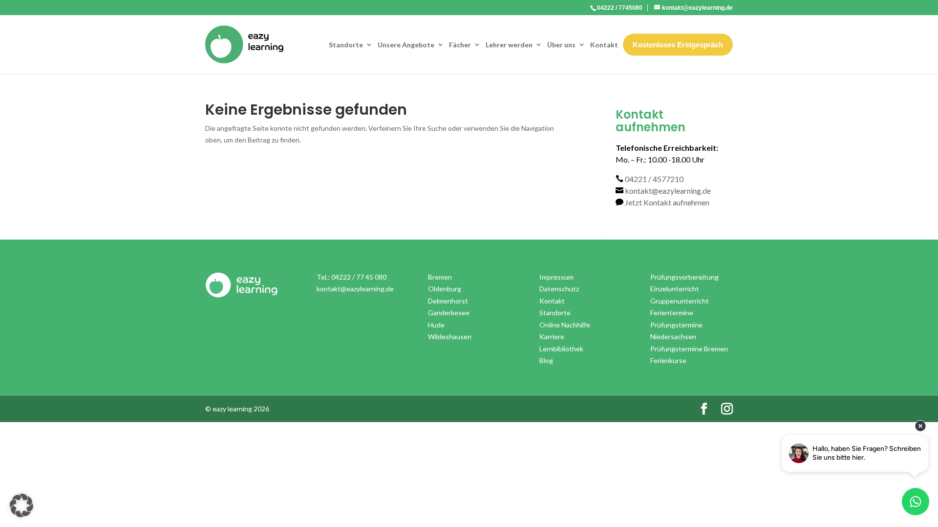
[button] (21, 505)
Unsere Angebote (406, 45)
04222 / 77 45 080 (358, 277)
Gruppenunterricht (679, 301)
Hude (436, 325)
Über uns (561, 45)
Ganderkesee (448, 312)
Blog (546, 360)
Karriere (551, 336)
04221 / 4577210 (654, 178)
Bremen (440, 277)
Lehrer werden (509, 45)
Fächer (460, 45)
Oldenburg (444, 288)
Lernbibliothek (561, 349)
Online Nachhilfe (564, 325)
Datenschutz (559, 288)
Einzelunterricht (674, 288)
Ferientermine (671, 312)
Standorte (346, 45)
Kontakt (604, 45)
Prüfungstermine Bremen (689, 349)
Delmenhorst (448, 301)
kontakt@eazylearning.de (668, 190)
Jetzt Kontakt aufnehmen (667, 202)
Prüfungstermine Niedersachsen (676, 331)
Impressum (556, 277)
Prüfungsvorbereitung (684, 277)
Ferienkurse (668, 360)
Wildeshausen (449, 336)
